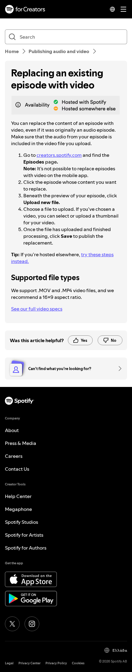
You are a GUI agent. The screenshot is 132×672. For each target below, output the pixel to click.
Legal (9, 663)
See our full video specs (36, 308)
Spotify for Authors (25, 547)
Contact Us (17, 468)
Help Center (18, 496)
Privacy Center (29, 663)
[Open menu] (123, 9)
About (12, 430)
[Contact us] (118, 368)
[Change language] (112, 9)
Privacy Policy (56, 663)
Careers (13, 456)
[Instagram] (32, 623)
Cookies (78, 663)
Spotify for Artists (24, 534)
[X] (12, 623)
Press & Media (20, 443)
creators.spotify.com (59, 155)
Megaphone (18, 509)
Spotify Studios (21, 522)
